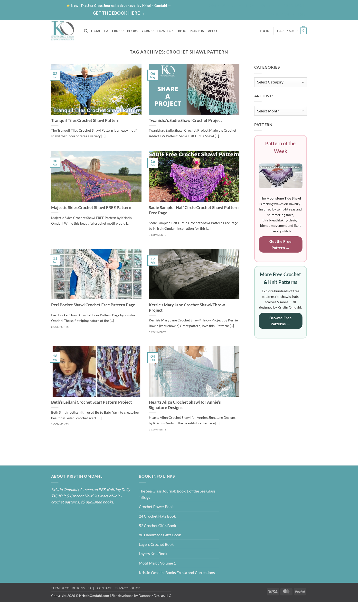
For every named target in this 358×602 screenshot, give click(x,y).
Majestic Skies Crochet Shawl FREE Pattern (91, 207)
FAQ (91, 588)
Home (212, 5)
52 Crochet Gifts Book (157, 525)
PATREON (197, 31)
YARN (146, 31)
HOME (96, 31)
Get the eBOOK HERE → (119, 13)
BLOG (250, 5)
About (230, 5)
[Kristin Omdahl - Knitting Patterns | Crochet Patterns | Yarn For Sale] (64, 31)
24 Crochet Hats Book (157, 516)
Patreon (270, 5)
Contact (294, 5)
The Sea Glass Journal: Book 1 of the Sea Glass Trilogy (177, 494)
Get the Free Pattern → (280, 244)
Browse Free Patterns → (280, 320)
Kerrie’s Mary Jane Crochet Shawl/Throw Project (187, 307)
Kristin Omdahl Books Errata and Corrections (177, 572)
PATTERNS (112, 31)
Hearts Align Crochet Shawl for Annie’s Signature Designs (185, 405)
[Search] (86, 31)
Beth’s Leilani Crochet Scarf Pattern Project (91, 402)
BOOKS (132, 31)
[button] (288, 14)
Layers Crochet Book (156, 544)
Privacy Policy (127, 588)
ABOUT (213, 31)
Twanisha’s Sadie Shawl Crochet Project (185, 120)
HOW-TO (164, 31)
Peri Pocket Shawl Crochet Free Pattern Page (93, 304)
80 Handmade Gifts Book (160, 534)
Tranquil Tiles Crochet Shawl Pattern (85, 120)
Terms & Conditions (68, 588)
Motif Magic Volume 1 (157, 563)
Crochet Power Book (156, 506)
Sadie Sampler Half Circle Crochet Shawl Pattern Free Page (194, 210)
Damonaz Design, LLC (155, 595)
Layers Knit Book (153, 553)
